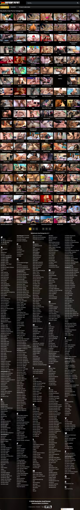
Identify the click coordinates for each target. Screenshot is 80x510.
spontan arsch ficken (70, 323)
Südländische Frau (54, 480)
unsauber (73, 224)
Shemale (73, 108)
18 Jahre (3, 239)
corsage (19, 256)
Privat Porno (52, 345)
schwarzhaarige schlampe (72, 272)
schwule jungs (69, 280)
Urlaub (66, 403)
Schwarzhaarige (53, 403)
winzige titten (68, 446)
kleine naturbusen (38, 428)
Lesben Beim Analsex (39, 452)
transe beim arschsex (71, 375)
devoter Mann (20, 377)
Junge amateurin (37, 385)
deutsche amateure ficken (24, 347)
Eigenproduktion (21, 417)
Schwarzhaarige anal (73, 151)
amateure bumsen (6, 333)
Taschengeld (68, 340)
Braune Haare (4, 441)
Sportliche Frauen (33, 203)
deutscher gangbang (22, 360)
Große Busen (36, 280)
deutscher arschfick (22, 359)
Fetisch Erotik (6, 203)
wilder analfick (69, 443)
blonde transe (4, 482)
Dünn (18, 329)
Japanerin (35, 378)
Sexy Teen (52, 452)
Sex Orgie (51, 439)
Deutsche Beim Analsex (73, 43)
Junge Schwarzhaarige (39, 383)
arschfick (3, 389)
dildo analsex (20, 384)
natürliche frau (53, 285)
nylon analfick (52, 293)
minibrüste (52, 257)
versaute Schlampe (70, 425)
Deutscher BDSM (21, 289)
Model (34, 491)
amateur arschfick (6, 182)
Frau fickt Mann (21, 463)
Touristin (67, 355)
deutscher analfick (73, 172)
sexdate (67, 297)
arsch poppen (4, 388)
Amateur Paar (4, 260)
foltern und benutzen (22, 485)
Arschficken (4, 310)
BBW (2, 401)
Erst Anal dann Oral (22, 424)
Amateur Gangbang (6, 257)
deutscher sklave (21, 365)
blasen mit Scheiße (6, 479)
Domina (19, 310)
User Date (67, 405)
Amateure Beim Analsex (7, 267)
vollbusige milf (69, 430)
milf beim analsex (60, 108)
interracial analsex (38, 373)
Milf (60, 54)
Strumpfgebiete (53, 474)
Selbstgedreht (46, 172)
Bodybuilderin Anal (6, 439)
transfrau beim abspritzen (72, 385)
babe (2, 466)
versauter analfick (70, 428)
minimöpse (52, 260)
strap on (67, 328)
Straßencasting (53, 472)
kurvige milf (36, 434)
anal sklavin (4, 358)
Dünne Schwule (20, 140)
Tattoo (66, 341)
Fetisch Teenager (21, 455)
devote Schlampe (21, 374)
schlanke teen (68, 244)
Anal (6, 21)
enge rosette (20, 433)
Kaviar (20, 85)
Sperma (51, 466)
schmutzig (67, 249)
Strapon (51, 470)
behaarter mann (5, 477)
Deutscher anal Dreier (23, 291)
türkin (66, 396)
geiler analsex (37, 310)
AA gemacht (60, 203)
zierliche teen (68, 462)
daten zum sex (21, 335)
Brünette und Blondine (7, 456)
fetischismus (20, 480)
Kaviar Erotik (36, 408)
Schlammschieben (54, 393)
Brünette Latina (5, 451)
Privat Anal (73, 214)
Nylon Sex (6, 108)
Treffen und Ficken (70, 367)
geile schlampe (37, 305)
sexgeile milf (68, 298)
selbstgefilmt (60, 214)
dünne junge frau (21, 408)
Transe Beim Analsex (20, 129)
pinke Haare (52, 355)
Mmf (34, 489)
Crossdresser (20, 251)
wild (66, 441)
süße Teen (68, 333)
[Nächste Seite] (50, 229)
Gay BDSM (36, 254)
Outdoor (51, 305)
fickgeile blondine (22, 481)
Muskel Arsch (73, 182)
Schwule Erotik (6, 96)
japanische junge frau (39, 386)
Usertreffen (68, 410)
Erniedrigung (20, 419)
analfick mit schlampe (7, 373)
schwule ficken (69, 279)
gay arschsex (36, 292)
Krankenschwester (38, 413)
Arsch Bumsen (46, 193)
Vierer (66, 420)
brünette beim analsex (23, 237)
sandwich (73, 118)
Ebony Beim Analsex (22, 415)
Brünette (3, 446)
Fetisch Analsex (73, 193)
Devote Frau (20, 299)
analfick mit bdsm (5, 364)
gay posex (35, 295)
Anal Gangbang (47, 161)
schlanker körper (69, 245)
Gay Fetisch (36, 259)
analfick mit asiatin (6, 361)
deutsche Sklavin (21, 343)
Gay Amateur (36, 249)
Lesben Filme (36, 456)
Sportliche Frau (53, 467)
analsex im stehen (60, 140)
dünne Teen (73, 203)
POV (60, 42)
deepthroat (20, 337)
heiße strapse (36, 351)
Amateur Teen (5, 262)
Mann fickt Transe (46, 108)
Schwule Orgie (53, 418)
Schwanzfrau (33, 54)
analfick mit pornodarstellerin (5, 371)
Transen (60, 21)
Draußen (19, 319)
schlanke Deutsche (70, 235)
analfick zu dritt (5, 376)
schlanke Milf (68, 237)
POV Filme (19, 224)
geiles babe (36, 315)
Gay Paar (35, 260)
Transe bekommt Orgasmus (69, 358)
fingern (19, 483)
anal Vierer (4, 336)
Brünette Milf (4, 452)
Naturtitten (52, 272)
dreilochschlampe (46, 85)
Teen (46, 21)
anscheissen (4, 386)
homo (46, 140)
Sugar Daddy (52, 477)
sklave (66, 321)
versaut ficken (69, 421)
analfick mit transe (6, 375)
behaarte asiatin (5, 474)
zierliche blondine (70, 458)
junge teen (36, 394)
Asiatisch (3, 317)
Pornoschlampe (53, 338)
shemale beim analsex (73, 96)
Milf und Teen (36, 486)
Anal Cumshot (5, 275)
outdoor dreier (53, 320)
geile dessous (37, 300)
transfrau (67, 383)
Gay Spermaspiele (38, 262)
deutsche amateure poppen (22, 349)
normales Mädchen (54, 288)
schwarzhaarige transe (71, 275)
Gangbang (60, 182)
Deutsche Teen (21, 284)
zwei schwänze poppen (71, 471)
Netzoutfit (51, 273)
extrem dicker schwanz (23, 440)
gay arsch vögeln (37, 288)
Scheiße (73, 54)
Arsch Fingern (5, 303)
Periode (51, 332)
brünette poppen (21, 239)
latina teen (36, 462)
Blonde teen (60, 224)
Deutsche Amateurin (22, 267)
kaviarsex (35, 419)
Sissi (50, 464)
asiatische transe (5, 393)
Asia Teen (3, 313)
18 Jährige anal (5, 242)
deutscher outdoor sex (23, 362)
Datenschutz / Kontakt (34, 506)
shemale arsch (69, 308)
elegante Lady (21, 432)
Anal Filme (33, 21)
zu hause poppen (69, 463)
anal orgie (3, 353)
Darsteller (13, 7)
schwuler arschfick (70, 285)
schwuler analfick (46, 54)
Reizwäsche (52, 373)
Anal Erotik (20, 21)
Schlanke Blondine (54, 396)
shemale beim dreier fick (71, 313)
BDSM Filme (4, 406)
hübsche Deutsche (38, 363)
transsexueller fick (70, 391)
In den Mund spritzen (39, 370)
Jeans (34, 380)
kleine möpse (36, 426)
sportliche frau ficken (71, 325)
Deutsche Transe (73, 161)
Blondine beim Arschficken (5, 434)
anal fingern (4, 348)
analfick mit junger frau (7, 369)
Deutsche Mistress (22, 281)
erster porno (20, 438)
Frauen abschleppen (22, 473)
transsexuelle (68, 390)
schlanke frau (68, 239)
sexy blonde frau (69, 300)
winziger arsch (69, 448)
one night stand (53, 318)
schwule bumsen (69, 277)
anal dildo (3, 340)
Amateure (33, 64)
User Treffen (68, 406)
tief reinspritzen (69, 372)
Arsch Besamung (5, 298)
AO (1, 251)
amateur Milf (4, 325)
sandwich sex (52, 485)
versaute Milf (68, 423)
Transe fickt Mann (33, 182)
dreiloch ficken (21, 394)
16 (43, 229)
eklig (18, 430)
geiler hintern (36, 313)
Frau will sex (20, 470)
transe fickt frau (69, 380)
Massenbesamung (38, 479)
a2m (2, 323)
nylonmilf (51, 295)
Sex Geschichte (53, 437)
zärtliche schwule (70, 473)
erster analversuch (22, 437)
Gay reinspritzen (37, 265)
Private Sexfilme (53, 346)
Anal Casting (4, 272)
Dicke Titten (20, 302)
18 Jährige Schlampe (6, 240)
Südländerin (52, 479)
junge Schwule (37, 389)
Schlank (51, 395)
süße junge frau (69, 335)
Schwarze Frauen (53, 401)
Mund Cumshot (53, 237)
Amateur (6, 32)
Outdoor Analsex (73, 85)
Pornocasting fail (53, 337)
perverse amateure (54, 351)
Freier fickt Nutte (21, 475)
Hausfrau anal (36, 331)
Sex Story (51, 441)
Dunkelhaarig (20, 325)
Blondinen (19, 42)
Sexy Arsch (52, 446)
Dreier (60, 32)
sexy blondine (68, 302)
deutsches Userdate (22, 369)
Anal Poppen (4, 287)
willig (66, 445)
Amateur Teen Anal (6, 264)
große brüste (36, 318)
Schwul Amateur (53, 411)
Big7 (2, 418)
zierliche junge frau (70, 460)
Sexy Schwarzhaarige (55, 451)
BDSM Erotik (4, 404)
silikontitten (68, 318)
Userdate (67, 408)
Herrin (34, 335)
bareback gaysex (5, 472)
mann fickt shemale (33, 140)
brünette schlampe (22, 241)
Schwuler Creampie (54, 429)
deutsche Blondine (22, 340)
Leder (34, 449)
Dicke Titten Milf (21, 304)
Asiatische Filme (5, 318)
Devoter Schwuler (22, 301)
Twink (66, 368)
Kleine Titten (36, 409)
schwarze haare (69, 257)
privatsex (51, 363)
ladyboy (60, 78)
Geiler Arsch (36, 273)
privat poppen (52, 360)
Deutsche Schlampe (22, 282)
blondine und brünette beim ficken (23, 236)
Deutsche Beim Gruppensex (21, 271)
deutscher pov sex (22, 364)
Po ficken (33, 193)
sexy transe (6, 161)
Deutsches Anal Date (46, 224)
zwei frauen (68, 470)
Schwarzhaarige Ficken (55, 404)
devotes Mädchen (22, 379)
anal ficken (33, 224)
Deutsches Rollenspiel (23, 297)
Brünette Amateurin (6, 448)
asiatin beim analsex (6, 391)
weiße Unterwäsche (70, 438)
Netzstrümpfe (52, 275)
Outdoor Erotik (33, 214)
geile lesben (36, 303)
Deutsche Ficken (21, 272)
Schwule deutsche (54, 426)
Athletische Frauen (6, 322)
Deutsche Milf (20, 279)
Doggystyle (20, 309)
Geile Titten (36, 272)
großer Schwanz (37, 321)
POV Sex (51, 328)
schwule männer (69, 282)
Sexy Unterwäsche (54, 454)
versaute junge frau (70, 426)
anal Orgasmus (5, 335)
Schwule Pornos (60, 96)
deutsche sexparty (22, 355)
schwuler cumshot (70, 287)
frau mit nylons (21, 486)
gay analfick (20, 172)
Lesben (35, 451)
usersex (67, 415)
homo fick (19, 161)
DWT (18, 261)
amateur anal (20, 32)
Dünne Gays (20, 118)
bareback (33, 85)
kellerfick (35, 421)
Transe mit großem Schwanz (70, 362)
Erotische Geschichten (23, 422)
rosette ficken (52, 385)
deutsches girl (21, 370)
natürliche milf (53, 287)
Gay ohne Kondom (46, 96)
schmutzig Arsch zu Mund (72, 250)
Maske (34, 477)
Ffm (18, 458)
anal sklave (4, 356)
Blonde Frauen (5, 423)
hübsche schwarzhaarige (40, 364)
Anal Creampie (73, 32)
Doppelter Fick (21, 315)
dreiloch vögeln (47, 129)
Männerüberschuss (54, 242)
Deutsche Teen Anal (22, 286)
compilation (20, 254)
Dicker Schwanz (21, 307)
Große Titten (36, 282)
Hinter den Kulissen (38, 336)
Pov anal (73, 21)
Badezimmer (4, 411)
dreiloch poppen (20, 193)
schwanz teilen (69, 254)
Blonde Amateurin (6, 421)
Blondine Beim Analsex (20, 96)
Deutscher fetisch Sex (23, 292)
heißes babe (36, 353)
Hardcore (35, 326)
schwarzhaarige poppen (71, 270)
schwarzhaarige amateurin (69, 267)
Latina (60, 151)
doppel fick (20, 387)
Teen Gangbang (69, 346)
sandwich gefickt (53, 484)
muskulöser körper (54, 267)
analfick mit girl (5, 368)
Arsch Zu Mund (6, 129)
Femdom (19, 445)
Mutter (20, 214)
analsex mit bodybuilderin (8, 379)
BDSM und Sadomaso (7, 408)
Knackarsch (73, 64)
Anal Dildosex (4, 279)
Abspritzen (4, 252)
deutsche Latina (21, 342)
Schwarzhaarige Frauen (33, 97)
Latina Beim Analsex (38, 444)
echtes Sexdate (21, 428)
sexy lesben (68, 305)
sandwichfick (52, 487)
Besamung (4, 416)
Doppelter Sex (21, 317)
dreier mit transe (21, 390)
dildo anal (6, 214)
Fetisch (20, 54)
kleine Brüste (36, 423)
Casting (19, 246)
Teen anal (67, 350)
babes (2, 469)
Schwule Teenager (54, 424)
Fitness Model (21, 460)
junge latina (36, 391)
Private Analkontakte (24, 7)
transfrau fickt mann (70, 386)
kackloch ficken (37, 418)
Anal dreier (46, 32)
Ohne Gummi (52, 303)
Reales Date (52, 368)
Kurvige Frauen (37, 414)
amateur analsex (6, 85)
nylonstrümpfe (53, 298)
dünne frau (20, 407)
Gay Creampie (37, 257)
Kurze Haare (36, 416)
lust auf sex (36, 467)
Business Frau (5, 462)
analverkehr (4, 383)
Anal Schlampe (5, 288)
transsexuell (33, 161)
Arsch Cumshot (5, 302)
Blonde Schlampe (5, 428)
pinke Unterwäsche (54, 356)
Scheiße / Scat (53, 391)
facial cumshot (21, 478)
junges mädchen (37, 401)
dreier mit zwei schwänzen (21, 392)
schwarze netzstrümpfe (71, 258)
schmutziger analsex (6, 118)
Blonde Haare (6, 75)
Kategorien (4, 7)
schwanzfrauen (69, 255)
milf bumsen (52, 252)
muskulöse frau (53, 265)
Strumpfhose (20, 182)
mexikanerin (52, 249)
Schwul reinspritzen (54, 414)
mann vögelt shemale (55, 247)
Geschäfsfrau (36, 275)
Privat (50, 341)
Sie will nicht (52, 462)
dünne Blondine (21, 402)
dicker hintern (21, 380)
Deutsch (65, 509)
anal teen (3, 359)
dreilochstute (46, 118)
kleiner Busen (36, 431)
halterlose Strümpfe (38, 345)
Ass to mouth (4, 320)
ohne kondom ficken (54, 315)
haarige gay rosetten (38, 343)
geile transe (36, 308)
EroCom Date (20, 420)
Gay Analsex (36, 252)
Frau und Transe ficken (23, 467)
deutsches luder (21, 372)
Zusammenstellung (70, 455)
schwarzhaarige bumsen (71, 269)
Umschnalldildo (69, 401)
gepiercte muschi (37, 316)
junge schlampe (37, 393)
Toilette (67, 353)
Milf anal (35, 484)
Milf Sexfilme (20, 151)
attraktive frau (4, 396)
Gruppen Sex (36, 283)
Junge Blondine (37, 381)
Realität (51, 370)
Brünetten (60, 129)
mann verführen (53, 245)
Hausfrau (35, 330)
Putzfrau (51, 348)
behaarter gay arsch (6, 476)
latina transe (73, 129)
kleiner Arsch (33, 75)
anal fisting (4, 350)
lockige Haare (36, 466)
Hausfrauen (36, 333)
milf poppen (52, 254)
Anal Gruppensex (5, 285)
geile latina (36, 302)
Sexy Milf (51, 447)
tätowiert (67, 393)
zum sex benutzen (70, 468)
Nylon (60, 75)
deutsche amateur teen (6, 224)
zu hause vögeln (69, 465)
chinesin (19, 252)
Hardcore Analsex (38, 328)
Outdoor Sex (52, 310)
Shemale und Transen (19, 108)
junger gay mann (37, 396)
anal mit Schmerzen (6, 351)
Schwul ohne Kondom (73, 140)
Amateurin (33, 42)
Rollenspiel (20, 203)
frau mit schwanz (37, 235)
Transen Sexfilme (6, 151)
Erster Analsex (21, 425)
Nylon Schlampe (53, 278)
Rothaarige (52, 380)
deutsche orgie (21, 354)
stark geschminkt (69, 326)
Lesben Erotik (36, 454)
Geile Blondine (37, 267)
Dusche (19, 327)
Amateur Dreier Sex (6, 255)
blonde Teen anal (5, 481)
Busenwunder (5, 461)
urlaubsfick (68, 413)
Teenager (46, 42)
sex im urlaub (68, 295)
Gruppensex (47, 214)
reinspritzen (52, 383)
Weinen (67, 436)
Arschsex (3, 312)
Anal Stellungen (5, 290)
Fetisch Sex (20, 453)
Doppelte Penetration (33, 172)
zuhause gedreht (69, 466)
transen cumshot (69, 381)
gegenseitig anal (46, 203)
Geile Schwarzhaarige (39, 270)
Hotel (34, 340)
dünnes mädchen (21, 410)
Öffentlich (67, 478)
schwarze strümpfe (70, 263)
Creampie (33, 151)
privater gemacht (53, 361)
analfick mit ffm (5, 366)
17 (46, 229)
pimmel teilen (52, 353)
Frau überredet (21, 472)
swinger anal (68, 331)
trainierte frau (68, 373)
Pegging (51, 330)
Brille (2, 443)
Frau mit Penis (60, 193)
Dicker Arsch (20, 305)
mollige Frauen (53, 262)
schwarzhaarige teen (70, 274)
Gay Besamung (37, 255)
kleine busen (36, 424)
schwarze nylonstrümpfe (71, 262)
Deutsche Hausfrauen (23, 274)
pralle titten (52, 358)
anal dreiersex (5, 345)
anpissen (3, 384)
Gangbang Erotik (37, 245)
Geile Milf (35, 269)
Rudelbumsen (52, 381)
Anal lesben (4, 295)
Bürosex (3, 464)
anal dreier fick (5, 341)
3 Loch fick (6, 54)
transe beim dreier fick (71, 377)
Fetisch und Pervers (6, 172)
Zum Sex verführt (70, 453)
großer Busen (36, 320)
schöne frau (68, 290)
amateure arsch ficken (7, 331)
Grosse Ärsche (37, 278)
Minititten (35, 487)
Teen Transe (68, 348)
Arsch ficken (6, 42)
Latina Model (36, 446)
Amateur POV (4, 259)
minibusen (52, 258)
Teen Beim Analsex (33, 32)
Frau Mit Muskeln (60, 161)
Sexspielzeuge (53, 442)
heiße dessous (37, 350)
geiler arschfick (37, 311)
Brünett (47, 64)
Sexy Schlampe (53, 449)
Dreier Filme (73, 75)
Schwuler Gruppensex (55, 431)
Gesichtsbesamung (38, 277)
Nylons (51, 283)
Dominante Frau (21, 312)
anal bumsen (4, 338)
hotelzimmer (36, 359)
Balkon (3, 413)
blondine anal (4, 484)
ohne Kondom (52, 313)
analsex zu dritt (5, 381)
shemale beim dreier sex (71, 315)
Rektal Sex (52, 375)
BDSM (2, 403)
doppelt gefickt (21, 388)
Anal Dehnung (5, 277)
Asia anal (3, 315)
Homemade (36, 338)
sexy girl (67, 303)
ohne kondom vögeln (54, 317)
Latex (34, 441)
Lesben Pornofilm (38, 457)
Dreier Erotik (47, 75)
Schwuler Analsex (6, 140)
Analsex (3, 297)
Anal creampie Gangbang (8, 292)
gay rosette (6, 193)
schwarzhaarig (69, 265)
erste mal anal (21, 435)
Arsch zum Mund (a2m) (46, 182)
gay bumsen (36, 293)
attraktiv (3, 394)
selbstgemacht (69, 293)
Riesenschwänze (53, 376)
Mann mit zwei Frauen (39, 476)
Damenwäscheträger (22, 262)
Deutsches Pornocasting (23, 296)
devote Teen (20, 375)
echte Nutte (20, 427)
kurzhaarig (36, 436)
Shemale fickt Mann (54, 457)
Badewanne (4, 409)
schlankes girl (68, 247)
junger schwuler (37, 398)
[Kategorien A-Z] (78, 11)
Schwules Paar (53, 433)
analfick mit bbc (5, 363)
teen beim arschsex (70, 370)
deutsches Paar (21, 367)
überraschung (68, 488)
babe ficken (4, 467)
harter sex (36, 346)
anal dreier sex (5, 343)
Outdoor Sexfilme (53, 312)
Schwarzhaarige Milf (54, 408)
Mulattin (51, 235)
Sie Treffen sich (53, 461)
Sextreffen (52, 444)
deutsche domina (21, 352)
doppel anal (20, 385)
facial (18, 476)
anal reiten (4, 355)
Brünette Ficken (5, 449)
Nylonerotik (60, 64)
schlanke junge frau (70, 240)
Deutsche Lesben (21, 277)
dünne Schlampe (21, 404)
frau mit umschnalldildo (39, 237)
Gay (33, 108)
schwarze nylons (69, 260)
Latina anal (36, 448)
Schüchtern (52, 434)
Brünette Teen (5, 454)
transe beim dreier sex (71, 378)
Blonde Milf (4, 426)
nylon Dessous (53, 292)
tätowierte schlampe (70, 395)
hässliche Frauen (37, 361)
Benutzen (3, 414)
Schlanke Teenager (54, 398)
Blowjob (3, 438)
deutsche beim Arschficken (33, 129)
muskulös (51, 263)
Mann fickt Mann (6, 64)
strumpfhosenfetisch (70, 330)
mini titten (51, 255)
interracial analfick (38, 371)
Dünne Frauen (21, 330)
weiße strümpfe (69, 440)
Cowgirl (19, 247)
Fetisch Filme (46, 151)
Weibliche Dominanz (70, 435)
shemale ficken (69, 316)
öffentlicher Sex (69, 483)
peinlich (51, 350)
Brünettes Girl (5, 459)
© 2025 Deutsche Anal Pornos (40, 501)
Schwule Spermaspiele (55, 423)
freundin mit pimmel (38, 239)
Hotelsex (35, 341)
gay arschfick (36, 290)
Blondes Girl (4, 431)
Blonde (20, 75)
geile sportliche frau (38, 306)
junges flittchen (37, 399)
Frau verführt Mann (22, 468)
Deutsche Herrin (21, 276)
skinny (20, 64)
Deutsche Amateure (22, 266)
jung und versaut (37, 388)
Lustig (34, 459)
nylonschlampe (53, 297)
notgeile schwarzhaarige (55, 290)
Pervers (51, 333)
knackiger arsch (37, 433)
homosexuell (33, 118)
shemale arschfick (60, 172)
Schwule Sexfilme (60, 118)
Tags (43, 506)
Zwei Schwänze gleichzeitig (69, 457)
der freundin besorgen (23, 338)
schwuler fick (68, 288)
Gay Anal (35, 250)
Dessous (19, 264)
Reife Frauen (52, 371)
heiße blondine (37, 348)
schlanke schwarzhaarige (72, 242)
